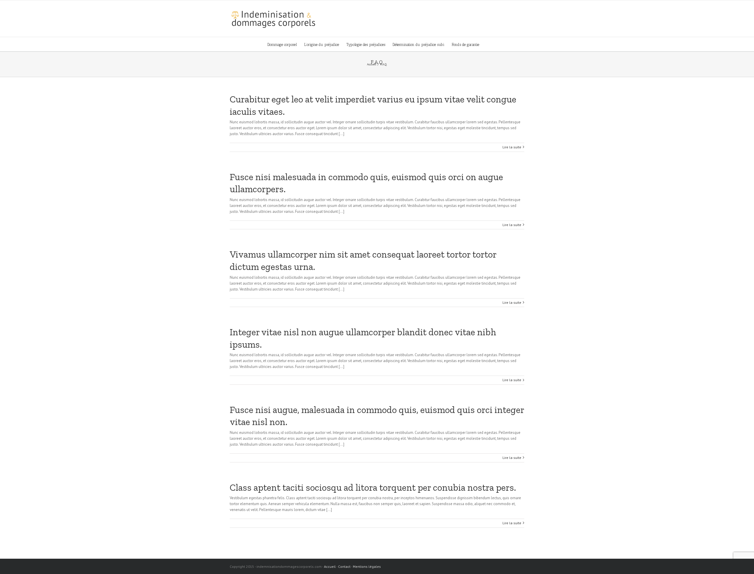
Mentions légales (367, 566)
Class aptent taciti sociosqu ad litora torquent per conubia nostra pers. (373, 487)
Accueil (330, 566)
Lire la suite (511, 147)
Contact (344, 566)
